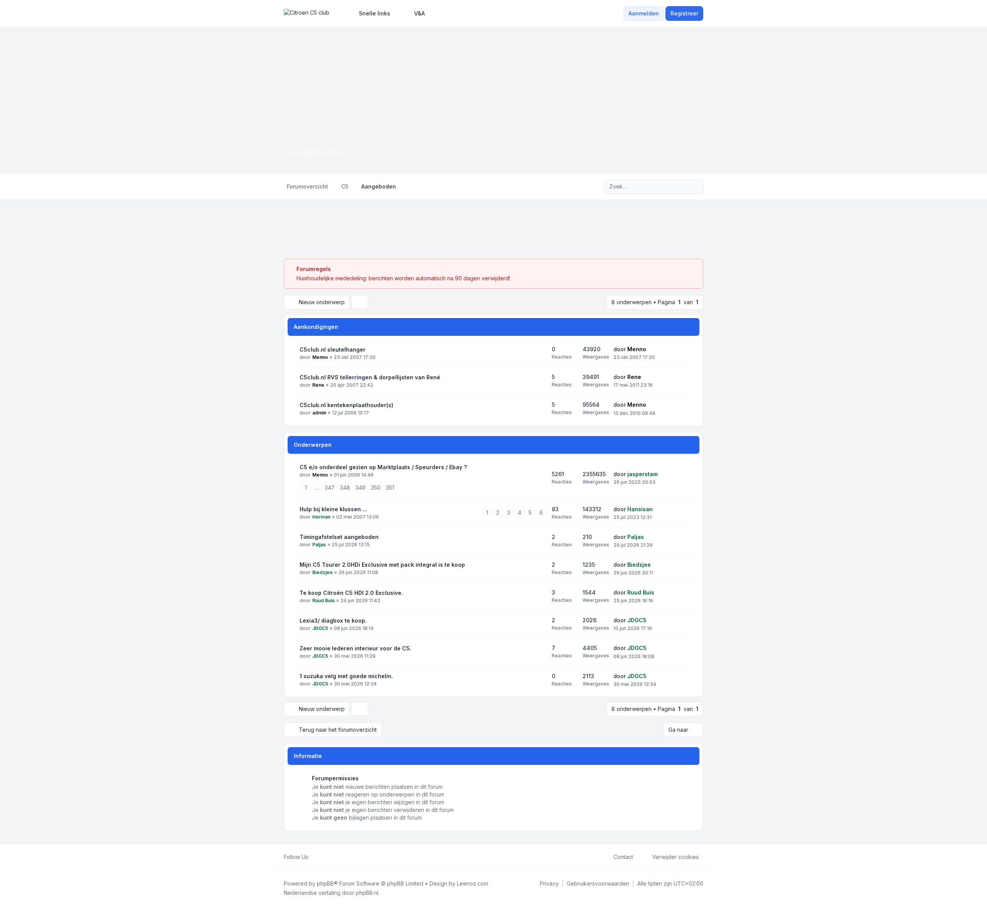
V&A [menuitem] (419, 13)
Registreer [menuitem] (684, 13)
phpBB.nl (367, 892)
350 (376, 487)
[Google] (332, 857)
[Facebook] (313, 857)
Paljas (319, 544)
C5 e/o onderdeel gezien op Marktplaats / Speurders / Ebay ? (383, 467)
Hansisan (640, 509)
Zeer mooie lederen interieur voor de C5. (355, 648)
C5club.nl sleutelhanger (332, 349)
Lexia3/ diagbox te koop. (333, 620)
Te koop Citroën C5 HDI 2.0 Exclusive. (351, 592)
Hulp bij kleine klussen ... (333, 509)
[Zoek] (681, 186)
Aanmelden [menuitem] (643, 13)
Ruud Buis (323, 600)
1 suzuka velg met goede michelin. (346, 676)
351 (390, 487)
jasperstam (642, 474)
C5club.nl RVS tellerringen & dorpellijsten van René (370, 377)
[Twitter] (320, 857)
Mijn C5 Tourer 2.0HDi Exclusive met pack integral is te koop (382, 564)
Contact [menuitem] (623, 857)
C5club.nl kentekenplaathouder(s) (346, 405)
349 (360, 487)
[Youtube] (326, 857)
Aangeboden (312, 152)
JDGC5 (320, 628)
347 (330, 487)
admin (319, 413)
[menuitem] (371, 13)
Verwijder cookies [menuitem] (675, 857)
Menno (320, 357)
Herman (321, 517)
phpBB (325, 883)
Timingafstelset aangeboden (339, 537)
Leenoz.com (472, 883)
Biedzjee (322, 572)
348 (345, 487)
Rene (318, 385)
